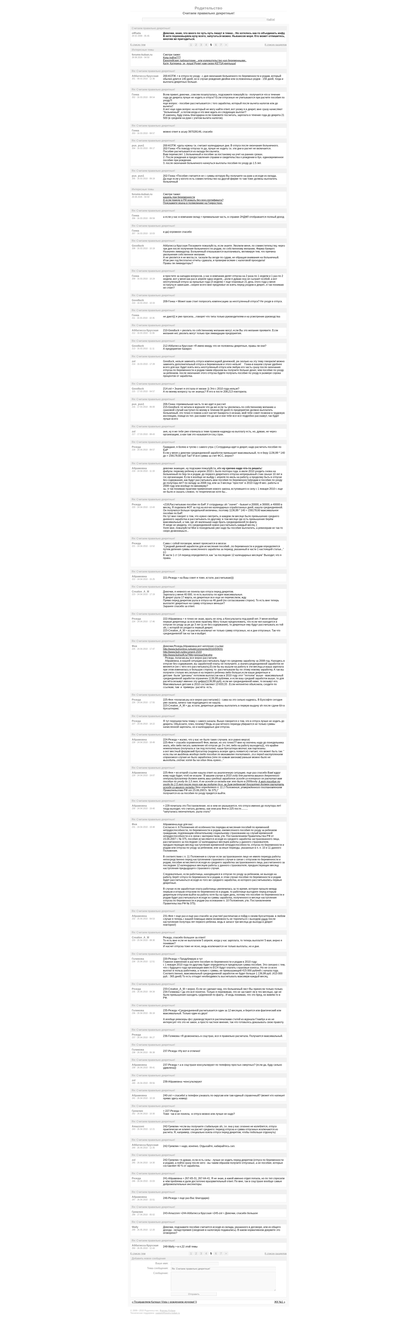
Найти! (271, 19)
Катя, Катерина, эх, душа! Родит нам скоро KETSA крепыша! (199, 63)
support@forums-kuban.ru (167, 1313)
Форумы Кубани (167, 1310)
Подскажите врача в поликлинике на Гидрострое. (193, 203)
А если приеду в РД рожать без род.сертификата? (193, 200)
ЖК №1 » (279, 1302)
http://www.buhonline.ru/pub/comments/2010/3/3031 (193, 649)
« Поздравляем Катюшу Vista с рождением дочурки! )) (164, 1302)
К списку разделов (276, 44)
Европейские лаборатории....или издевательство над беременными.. (204, 60)
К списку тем (137, 44)
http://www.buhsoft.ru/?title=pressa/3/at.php (187, 655)
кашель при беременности (179, 197)
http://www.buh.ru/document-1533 (182, 652)
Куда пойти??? (172, 57)
